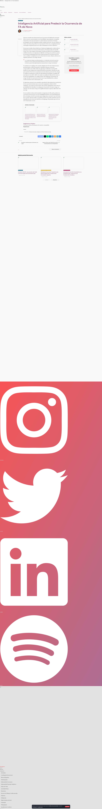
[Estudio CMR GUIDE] (67, 41)
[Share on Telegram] (20, 51)
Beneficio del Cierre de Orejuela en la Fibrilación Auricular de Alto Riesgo (41, 115)
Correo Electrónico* (74, 65)
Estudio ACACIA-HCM (74, 44)
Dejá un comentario (55, 149)
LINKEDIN (1, 612)
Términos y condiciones (38, 807)
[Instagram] (1, 5)
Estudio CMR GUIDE (73, 39)
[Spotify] (4, 5)
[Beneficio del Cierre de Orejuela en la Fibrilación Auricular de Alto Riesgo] (42, 110)
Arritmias (20, 20)
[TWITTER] (34, 529)
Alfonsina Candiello (28, 30)
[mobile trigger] (1, 14)
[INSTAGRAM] (34, 458)
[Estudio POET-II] (67, 51)
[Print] (60, 136)
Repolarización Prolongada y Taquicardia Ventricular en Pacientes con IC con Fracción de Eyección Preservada (54, 116)
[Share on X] (20, 44)
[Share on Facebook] (20, 41)
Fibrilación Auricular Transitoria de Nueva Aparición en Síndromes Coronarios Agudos (49, 173)
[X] (0, 5)
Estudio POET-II (73, 49)
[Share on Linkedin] (20, 49)
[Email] (20, 54)
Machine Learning (48, 131)
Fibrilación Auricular (32, 131)
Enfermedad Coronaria (46, 170)
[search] (51, 9)
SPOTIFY (1, 685)
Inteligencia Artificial (40, 131)
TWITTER (1, 531)
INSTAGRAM (2, 460)
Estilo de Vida (67, 170)
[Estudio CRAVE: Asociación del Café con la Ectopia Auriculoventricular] (28, 163)
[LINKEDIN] (34, 610)
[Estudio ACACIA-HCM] (67, 46)
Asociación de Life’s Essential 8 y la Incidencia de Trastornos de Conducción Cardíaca (72, 173)
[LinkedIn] (3, 5)
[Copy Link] (57, 136)
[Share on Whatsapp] (20, 46)
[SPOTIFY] (34, 683)
